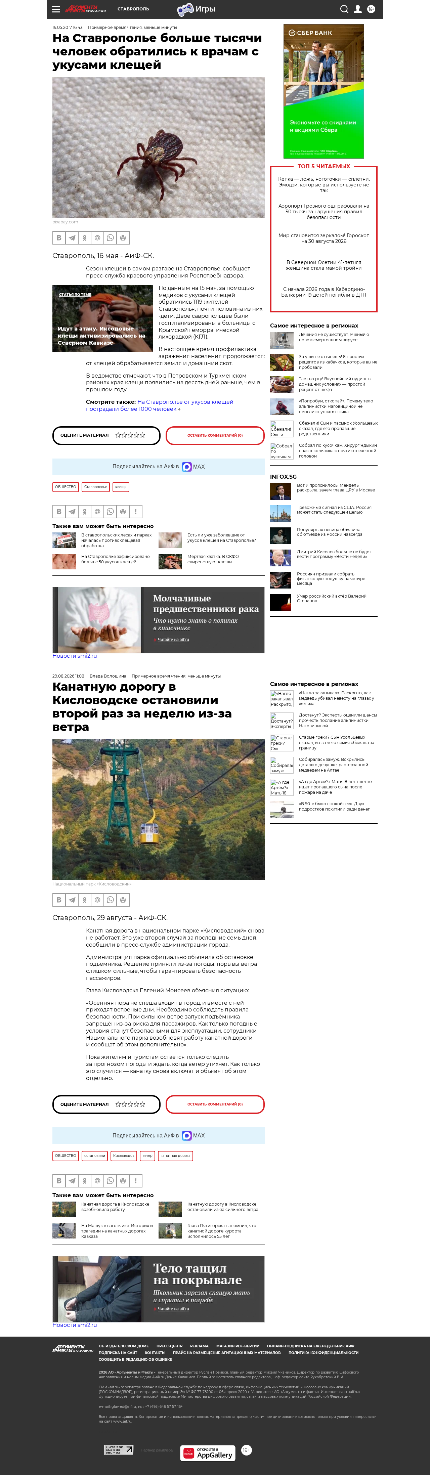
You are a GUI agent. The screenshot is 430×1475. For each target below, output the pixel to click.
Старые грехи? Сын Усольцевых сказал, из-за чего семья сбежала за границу (336, 742)
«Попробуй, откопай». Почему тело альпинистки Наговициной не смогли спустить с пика (336, 406)
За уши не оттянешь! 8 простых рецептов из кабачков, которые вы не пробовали (338, 362)
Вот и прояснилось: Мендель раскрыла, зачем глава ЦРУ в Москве (336, 487)
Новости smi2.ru (74, 656)
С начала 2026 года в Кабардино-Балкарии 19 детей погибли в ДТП (324, 292)
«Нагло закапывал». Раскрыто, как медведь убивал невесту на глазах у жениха (336, 698)
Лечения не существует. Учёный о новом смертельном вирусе (334, 337)
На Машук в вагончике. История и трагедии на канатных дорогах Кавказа (117, 1231)
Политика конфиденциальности (323, 1353)
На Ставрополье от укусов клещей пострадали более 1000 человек (159, 405)
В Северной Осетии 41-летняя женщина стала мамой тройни (324, 265)
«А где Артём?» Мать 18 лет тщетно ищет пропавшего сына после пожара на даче (335, 787)
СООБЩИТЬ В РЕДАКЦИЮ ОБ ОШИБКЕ (135, 1359)
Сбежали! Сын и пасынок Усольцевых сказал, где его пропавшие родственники (338, 428)
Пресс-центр (169, 1346)
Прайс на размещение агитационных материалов (227, 1353)
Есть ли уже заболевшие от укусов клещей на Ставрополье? (221, 537)
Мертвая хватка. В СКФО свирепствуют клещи (213, 559)
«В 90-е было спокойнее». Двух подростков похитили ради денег (334, 806)
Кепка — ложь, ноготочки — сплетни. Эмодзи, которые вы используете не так (324, 184)
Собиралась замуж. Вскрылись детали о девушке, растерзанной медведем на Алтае (333, 765)
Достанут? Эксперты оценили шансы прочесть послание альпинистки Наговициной (338, 720)
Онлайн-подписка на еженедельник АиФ (310, 1346)
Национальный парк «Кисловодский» (92, 883)
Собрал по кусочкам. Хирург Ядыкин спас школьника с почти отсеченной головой (338, 451)
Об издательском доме (124, 1346)
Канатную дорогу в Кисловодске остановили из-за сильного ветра (222, 1207)
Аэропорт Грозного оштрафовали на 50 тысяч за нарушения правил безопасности (323, 211)
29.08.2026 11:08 (68, 676)
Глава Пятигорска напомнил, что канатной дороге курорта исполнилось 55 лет (221, 1231)
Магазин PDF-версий (237, 1346)
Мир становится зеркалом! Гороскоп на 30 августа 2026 (324, 238)
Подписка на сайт (118, 1353)
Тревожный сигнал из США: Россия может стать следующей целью (334, 510)
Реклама (199, 1346)
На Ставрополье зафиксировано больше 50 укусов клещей (115, 559)
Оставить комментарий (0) (215, 435)
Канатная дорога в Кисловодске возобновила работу (115, 1207)
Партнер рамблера (157, 1450)
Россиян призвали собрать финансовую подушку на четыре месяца (331, 579)
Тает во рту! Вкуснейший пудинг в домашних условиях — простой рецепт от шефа (335, 384)
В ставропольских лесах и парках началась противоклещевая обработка (116, 540)
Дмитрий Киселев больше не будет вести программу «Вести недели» (334, 554)
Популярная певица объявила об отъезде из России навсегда (329, 532)
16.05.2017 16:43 (67, 27)
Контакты (155, 1353)
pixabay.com (65, 221)
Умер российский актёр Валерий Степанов (332, 598)
